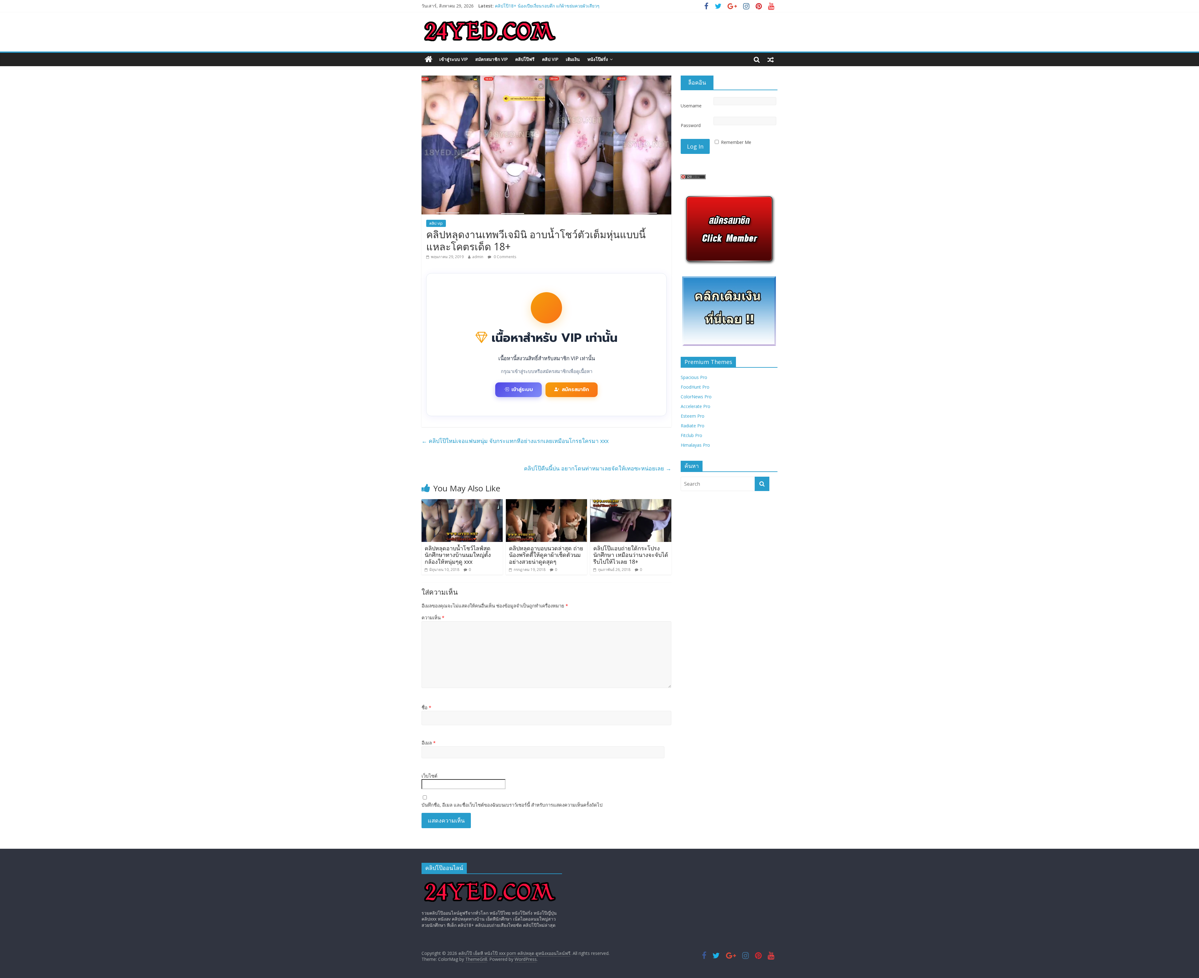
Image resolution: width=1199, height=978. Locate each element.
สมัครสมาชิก (575, 389)
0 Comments (504, 256)
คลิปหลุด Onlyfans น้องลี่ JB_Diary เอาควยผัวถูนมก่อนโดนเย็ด (554, 6)
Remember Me (736, 142)
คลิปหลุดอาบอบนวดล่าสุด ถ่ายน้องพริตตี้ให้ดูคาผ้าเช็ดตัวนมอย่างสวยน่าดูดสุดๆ (546, 554)
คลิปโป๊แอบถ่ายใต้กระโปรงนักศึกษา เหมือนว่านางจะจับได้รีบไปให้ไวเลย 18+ (630, 554)
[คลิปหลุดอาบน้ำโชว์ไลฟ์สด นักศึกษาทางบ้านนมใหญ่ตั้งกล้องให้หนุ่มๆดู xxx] (462, 502)
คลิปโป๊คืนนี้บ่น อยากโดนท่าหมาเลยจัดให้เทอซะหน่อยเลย (597, 468)
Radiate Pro (692, 426)
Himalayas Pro (695, 445)
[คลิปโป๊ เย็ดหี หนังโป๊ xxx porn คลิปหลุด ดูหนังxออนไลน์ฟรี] (429, 59)
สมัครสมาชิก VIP (491, 59)
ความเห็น (433, 617)
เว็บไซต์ (429, 776)
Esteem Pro (692, 416)
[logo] (490, 882)
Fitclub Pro (691, 435)
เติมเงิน (573, 59)
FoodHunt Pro (695, 387)
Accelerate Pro (695, 406)
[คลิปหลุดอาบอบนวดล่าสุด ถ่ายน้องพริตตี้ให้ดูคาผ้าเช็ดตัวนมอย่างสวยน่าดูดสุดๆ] (546, 502)
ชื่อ (426, 707)
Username (691, 106)
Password (691, 125)
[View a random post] (770, 59)
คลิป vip (550, 59)
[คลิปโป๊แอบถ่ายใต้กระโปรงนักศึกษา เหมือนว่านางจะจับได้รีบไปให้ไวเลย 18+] (630, 502)
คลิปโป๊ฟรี (525, 59)
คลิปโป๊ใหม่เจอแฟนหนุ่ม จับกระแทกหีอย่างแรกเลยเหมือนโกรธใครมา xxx (515, 441)
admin (477, 256)
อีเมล (429, 743)
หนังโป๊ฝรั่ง (597, 59)
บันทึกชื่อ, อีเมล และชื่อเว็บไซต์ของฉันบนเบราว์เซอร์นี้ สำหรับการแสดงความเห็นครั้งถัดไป (512, 805)
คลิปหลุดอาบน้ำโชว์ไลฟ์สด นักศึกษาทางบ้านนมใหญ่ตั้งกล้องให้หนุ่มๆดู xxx (458, 554)
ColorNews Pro (696, 397)
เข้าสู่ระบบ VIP (453, 59)
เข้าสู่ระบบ (522, 389)
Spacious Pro (694, 377)
